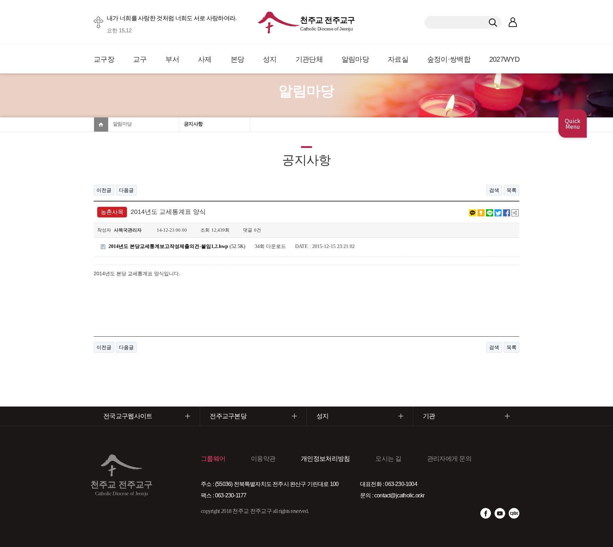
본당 (237, 59)
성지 (270, 59)
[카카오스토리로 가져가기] (481, 212)
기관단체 (309, 59)
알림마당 (355, 59)
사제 (205, 59)
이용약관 (263, 458)
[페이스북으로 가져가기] (506, 212)
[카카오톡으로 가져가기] (472, 212)
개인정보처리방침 (325, 458)
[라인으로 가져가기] (489, 212)
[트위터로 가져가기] (498, 212)
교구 (140, 59)
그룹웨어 (213, 458)
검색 (494, 190)
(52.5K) (177, 246)
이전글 (103, 190)
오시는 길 (388, 458)
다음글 (126, 190)
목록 (512, 190)
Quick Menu (572, 123)
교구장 (104, 59)
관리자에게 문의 (449, 458)
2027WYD (504, 59)
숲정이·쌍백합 (448, 59)
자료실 (398, 59)
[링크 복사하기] (515, 212)
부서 (172, 59)
